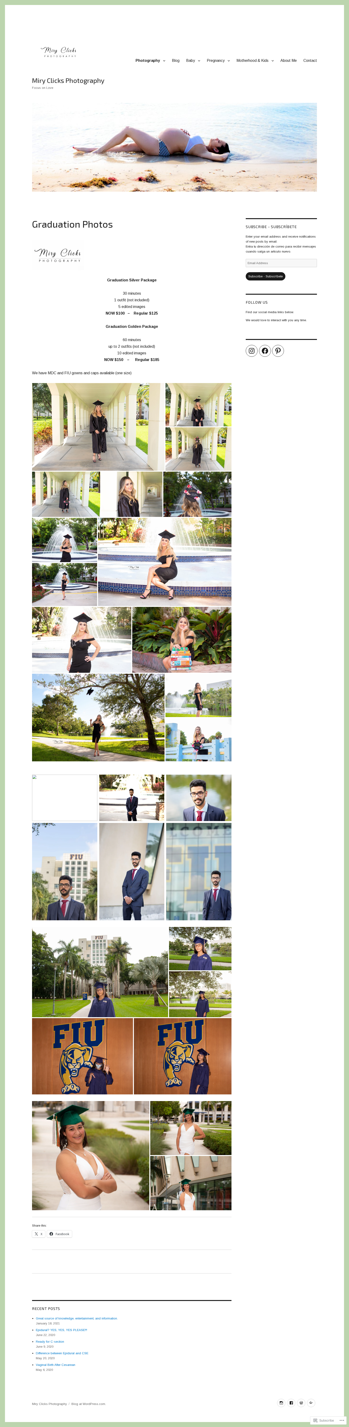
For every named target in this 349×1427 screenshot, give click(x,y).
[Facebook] (265, 351)
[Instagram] (252, 351)
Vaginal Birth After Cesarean (55, 1365)
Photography (148, 61)
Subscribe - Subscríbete (271, 226)
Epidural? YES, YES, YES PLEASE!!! (61, 1330)
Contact (310, 61)
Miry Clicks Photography (68, 80)
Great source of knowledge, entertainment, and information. (77, 1318)
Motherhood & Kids (252, 61)
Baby (190, 61)
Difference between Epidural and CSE (62, 1353)
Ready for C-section (50, 1341)
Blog (175, 61)
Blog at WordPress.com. (88, 1404)
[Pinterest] (278, 351)
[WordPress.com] (301, 1403)
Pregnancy (216, 61)
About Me (288, 61)
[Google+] (311, 1403)
